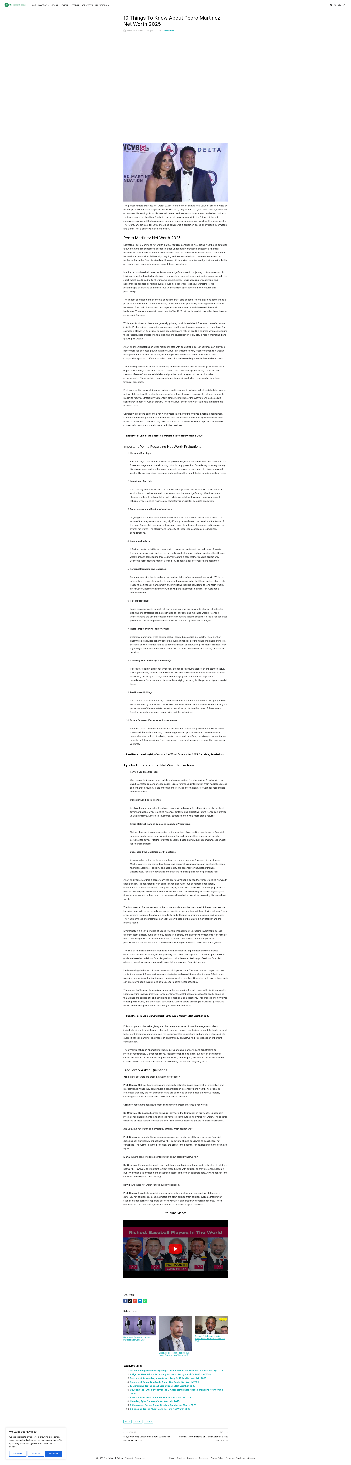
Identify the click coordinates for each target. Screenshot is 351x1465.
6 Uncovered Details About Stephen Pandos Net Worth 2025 (163, 1405)
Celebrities (101, 5)
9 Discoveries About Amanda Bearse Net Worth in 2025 (160, 1397)
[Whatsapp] (145, 1301)
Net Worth (87, 5)
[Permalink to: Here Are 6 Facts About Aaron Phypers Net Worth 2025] (139, 1325)
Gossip (54, 5)
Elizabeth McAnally (135, 30)
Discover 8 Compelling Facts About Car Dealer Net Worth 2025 (164, 1382)
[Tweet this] (130, 1301)
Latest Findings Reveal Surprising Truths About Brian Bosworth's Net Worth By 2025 (176, 1370)
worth (149, 1421)
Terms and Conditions (235, 1458)
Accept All (53, 1453)
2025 (128, 1421)
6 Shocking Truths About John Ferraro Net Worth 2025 (160, 1409)
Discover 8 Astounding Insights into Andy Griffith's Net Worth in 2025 (168, 1378)
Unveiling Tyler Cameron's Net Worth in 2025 (154, 1401)
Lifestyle (74, 5)
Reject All (36, 1453)
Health (64, 5)
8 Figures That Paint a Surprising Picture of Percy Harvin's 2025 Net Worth (171, 1374)
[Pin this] (135, 1301)
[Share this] (125, 1301)
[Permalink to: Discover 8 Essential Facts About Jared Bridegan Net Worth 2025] (175, 1333)
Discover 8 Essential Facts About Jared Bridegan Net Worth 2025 (174, 1354)
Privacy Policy (217, 1458)
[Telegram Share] (140, 1301)
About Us (181, 1458)
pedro (138, 1421)
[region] (35, 1443)
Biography (43, 5)
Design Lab (140, 1458)
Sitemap (251, 1458)
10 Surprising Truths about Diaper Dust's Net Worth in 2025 (162, 1386)
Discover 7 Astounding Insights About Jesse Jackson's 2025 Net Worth (210, 1338)
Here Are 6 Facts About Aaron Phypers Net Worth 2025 (137, 1338)
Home (33, 5)
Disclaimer (203, 1458)
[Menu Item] (330, 5)
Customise (17, 1453)
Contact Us (192, 1458)
